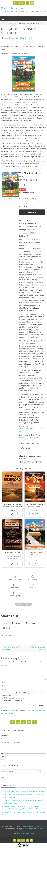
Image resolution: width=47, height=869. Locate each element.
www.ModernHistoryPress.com (31, 437)
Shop (2, 777)
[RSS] (23, 3)
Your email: (4, 735)
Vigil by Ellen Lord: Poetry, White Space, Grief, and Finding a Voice (24, 790)
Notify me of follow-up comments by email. (17, 697)
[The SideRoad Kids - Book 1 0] (10, 183)
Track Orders (14, 587)
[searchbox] (20, 770)
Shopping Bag (14, 595)
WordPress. (30, 832)
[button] (27, 447)
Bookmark (7, 635)
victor (6, 38)
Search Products (14, 579)
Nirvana (23, 832)
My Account (32, 579)
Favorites (32, 587)
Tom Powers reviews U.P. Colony (37, 647)
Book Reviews (8, 23)
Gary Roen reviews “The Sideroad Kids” (11, 647)
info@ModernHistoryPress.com (35, 825)
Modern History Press (12, 8)
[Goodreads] (27, 3)
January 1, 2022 (16, 38)
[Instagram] (32, 3)
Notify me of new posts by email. (14, 700)
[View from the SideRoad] (12, 486)
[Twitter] (19, 3)
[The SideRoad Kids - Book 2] (35, 486)
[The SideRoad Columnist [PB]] (12, 534)
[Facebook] (15, 3)
